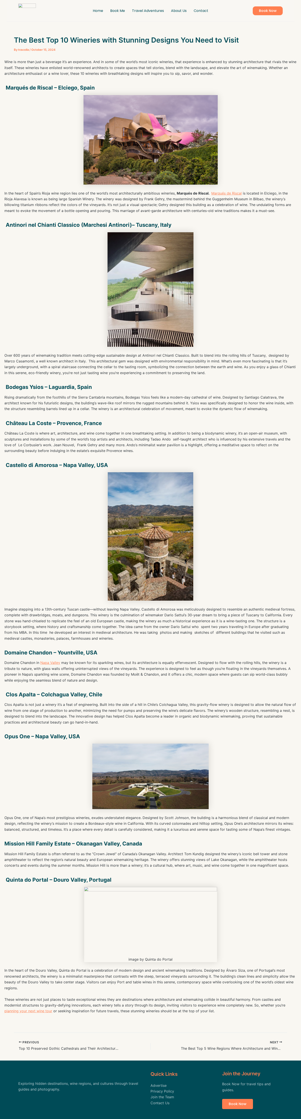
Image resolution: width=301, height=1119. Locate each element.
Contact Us (159, 1103)
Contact (201, 10)
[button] (268, 10)
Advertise (158, 1085)
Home (98, 10)
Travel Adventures (148, 10)
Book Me (117, 10)
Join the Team (162, 1097)
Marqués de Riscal (226, 193)
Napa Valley (50, 662)
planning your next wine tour (28, 1011)
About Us (179, 10)
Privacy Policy (162, 1091)
